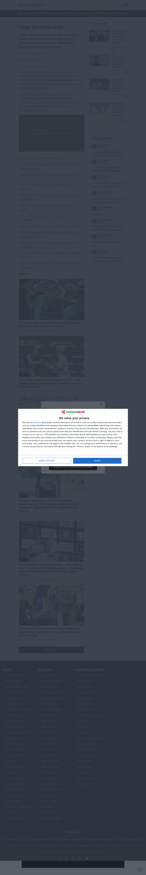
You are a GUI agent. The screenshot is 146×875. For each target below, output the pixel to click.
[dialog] (73, 437)
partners (37, 422)
